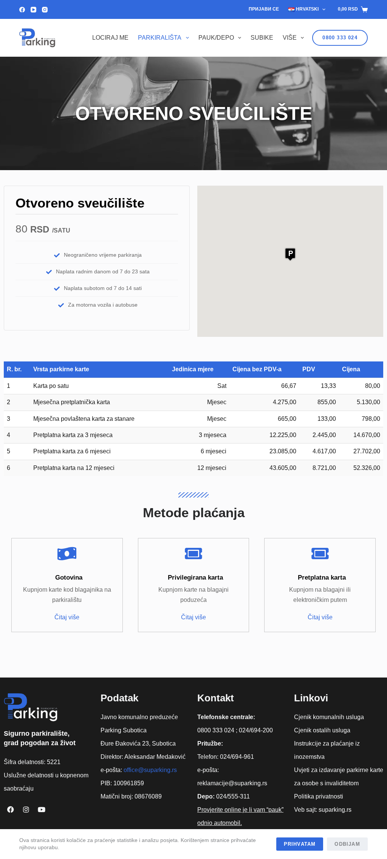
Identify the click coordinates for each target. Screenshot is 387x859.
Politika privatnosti (318, 796)
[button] (290, 254)
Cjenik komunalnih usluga (329, 717)
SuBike (262, 37)
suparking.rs (335, 809)
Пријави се (264, 9)
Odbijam (347, 844)
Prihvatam (300, 844)
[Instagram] (45, 9)
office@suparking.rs (150, 770)
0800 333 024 (339, 37)
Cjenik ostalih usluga (322, 730)
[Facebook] (22, 9)
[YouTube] (33, 9)
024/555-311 (233, 796)
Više (290, 37)
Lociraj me (110, 37)
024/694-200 (256, 730)
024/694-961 (237, 757)
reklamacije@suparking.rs (232, 783)
